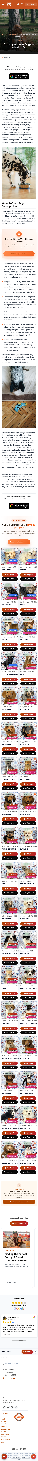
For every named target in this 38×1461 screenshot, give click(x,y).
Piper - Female (28, 811)
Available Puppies (4, 1418)
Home (4, 34)
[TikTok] (16, 1407)
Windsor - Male (10, 951)
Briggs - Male (28, 741)
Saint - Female (28, 567)
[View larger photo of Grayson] (35, 689)
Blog (9, 34)
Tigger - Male (10, 1021)
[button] (8, 550)
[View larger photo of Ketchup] (16, 1143)
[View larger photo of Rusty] (16, 689)
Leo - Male (27, 776)
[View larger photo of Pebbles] (16, 1073)
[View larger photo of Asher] (16, 898)
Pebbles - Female (11, 1090)
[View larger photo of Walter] (35, 1073)
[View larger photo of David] (35, 863)
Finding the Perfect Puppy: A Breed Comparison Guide (16, 1257)
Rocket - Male (10, 741)
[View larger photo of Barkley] (35, 584)
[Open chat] (33, 1456)
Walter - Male (28, 1090)
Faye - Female (10, 846)
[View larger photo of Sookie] (16, 968)
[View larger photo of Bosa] (16, 584)
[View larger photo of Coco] (35, 1038)
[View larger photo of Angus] (16, 1108)
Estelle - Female (10, 776)
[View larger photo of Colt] (16, 549)
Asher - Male (9, 916)
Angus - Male (10, 1125)
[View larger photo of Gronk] (16, 654)
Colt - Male (9, 567)
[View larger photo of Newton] (35, 654)
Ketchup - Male (10, 1160)
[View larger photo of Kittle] (16, 619)
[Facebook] (4, 1407)
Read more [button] (6, 1334)
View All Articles (19, 1223)
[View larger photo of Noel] (16, 863)
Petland (14, 34)
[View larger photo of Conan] (35, 968)
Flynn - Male (9, 1056)
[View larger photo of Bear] (35, 619)
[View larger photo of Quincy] (35, 898)
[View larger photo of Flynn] (16, 1038)
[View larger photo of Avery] (35, 1003)
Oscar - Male (9, 811)
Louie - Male (27, 951)
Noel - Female (9, 881)
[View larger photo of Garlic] (35, 1143)
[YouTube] (8, 1407)
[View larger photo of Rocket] (16, 724)
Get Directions (9, 1378)
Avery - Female (29, 1021)
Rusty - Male (9, 707)
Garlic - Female (29, 1160)
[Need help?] (4, 1456)
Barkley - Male (28, 602)
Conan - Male (28, 986)
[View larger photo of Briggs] (35, 724)
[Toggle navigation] (3, 4)
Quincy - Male (28, 916)
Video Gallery (5, 1440)
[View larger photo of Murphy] (35, 829)
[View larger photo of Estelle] (16, 759)
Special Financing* (4, 1423)
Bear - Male (27, 637)
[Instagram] (12, 1407)
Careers (3, 1437)
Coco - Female (29, 1056)
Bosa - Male (9, 602)
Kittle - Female (10, 637)
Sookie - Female (11, 986)
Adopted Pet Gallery (5, 1430)
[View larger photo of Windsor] (16, 933)
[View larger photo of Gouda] (35, 1108)
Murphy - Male (28, 846)
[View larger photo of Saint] (35, 549)
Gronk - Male (9, 672)
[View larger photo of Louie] (35, 933)
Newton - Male (28, 672)
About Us (4, 1427)
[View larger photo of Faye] (16, 829)
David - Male (28, 881)
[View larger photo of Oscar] (16, 794)
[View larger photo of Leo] (35, 759)
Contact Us (5, 1434)
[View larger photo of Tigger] (16, 1003)
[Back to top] (35, 1352)
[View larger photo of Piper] (35, 794)
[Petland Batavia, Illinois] (9, 4)
